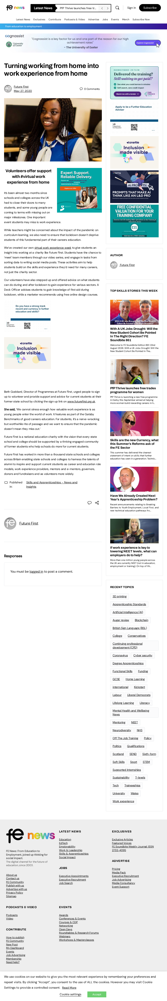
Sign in (131, 8)
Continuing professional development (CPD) (127, 645)
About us (11, 875)
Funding (143, 671)
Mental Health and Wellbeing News (131, 712)
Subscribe (150, 8)
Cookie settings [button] (70, 994)
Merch (125, 19)
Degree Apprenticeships (128, 663)
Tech (116, 785)
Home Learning (135, 679)
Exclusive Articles (122, 839)
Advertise (93, 19)
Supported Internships (127, 770)
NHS (139, 730)
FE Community (15, 882)
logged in (36, 571)
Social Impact (67, 857)
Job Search (66, 883)
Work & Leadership (70, 850)
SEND (133, 754)
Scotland (118, 754)
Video (9, 918)
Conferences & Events (72, 918)
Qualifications (135, 746)
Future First (21, 86)
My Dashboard (15, 948)
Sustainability (121, 777)
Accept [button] (96, 994)
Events (115, 19)
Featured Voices (122, 843)
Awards (63, 915)
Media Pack (119, 872)
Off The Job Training (125, 738)
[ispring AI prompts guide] (134, 186)
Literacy (145, 703)
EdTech (63, 843)
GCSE (116, 679)
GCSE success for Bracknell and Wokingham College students (79, 8)
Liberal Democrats (139, 695)
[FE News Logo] (15, 7)
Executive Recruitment (72, 879)
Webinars (64, 936)
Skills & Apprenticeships (74, 853)
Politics (117, 746)
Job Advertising (121, 879)
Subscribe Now (141, 19)
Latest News (23, 19)
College (117, 636)
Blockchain (141, 620)
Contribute (54, 19)
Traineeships (132, 785)
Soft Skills (118, 762)
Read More (69, 987)
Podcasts (12, 915)
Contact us (12, 878)
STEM (146, 762)
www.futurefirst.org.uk (81, 401)
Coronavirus (120, 655)
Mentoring (119, 722)
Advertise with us (16, 889)
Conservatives (137, 636)
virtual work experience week (52, 247)
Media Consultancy (123, 883)
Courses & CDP (68, 922)
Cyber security (142, 655)
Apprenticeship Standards (129, 604)
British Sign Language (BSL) (130, 628)
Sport (133, 762)
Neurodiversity (122, 730)
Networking (66, 925)
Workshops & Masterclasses (76, 940)
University (119, 793)
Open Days (65, 929)
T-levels (140, 777)
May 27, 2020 (23, 91)
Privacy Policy (14, 892)
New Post (12, 944)
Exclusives (39, 19)
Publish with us (15, 885)
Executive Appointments (74, 876)
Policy (148, 738)
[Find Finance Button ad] (134, 82)
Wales (134, 793)
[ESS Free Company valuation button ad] (134, 221)
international (120, 687)
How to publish (15, 937)
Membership (13, 958)
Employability (67, 846)
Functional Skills (122, 671)
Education (65, 839)
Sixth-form (149, 754)
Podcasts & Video (74, 19)
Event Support (120, 886)
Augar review (121, 620)
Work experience (123, 801)
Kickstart (139, 687)
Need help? (13, 962)
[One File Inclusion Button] (27, 367)
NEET (134, 722)
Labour (117, 695)
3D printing (119, 596)
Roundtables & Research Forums (79, 932)
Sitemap (11, 896)
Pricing (116, 869)
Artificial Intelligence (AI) (128, 612)
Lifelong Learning (123, 703)
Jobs (105, 19)
